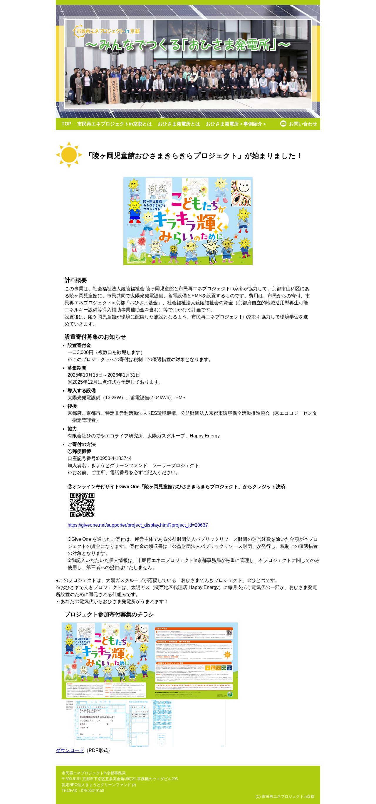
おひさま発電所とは (179, 123)
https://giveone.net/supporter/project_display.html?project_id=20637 (138, 525)
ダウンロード (70, 750)
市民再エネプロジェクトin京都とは (114, 123)
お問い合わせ (303, 123)
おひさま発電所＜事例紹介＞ (236, 123)
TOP (66, 123)
